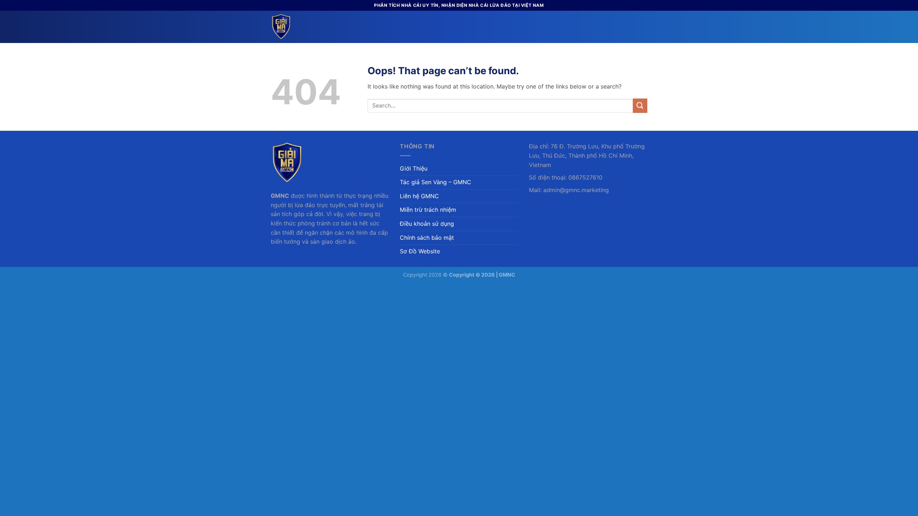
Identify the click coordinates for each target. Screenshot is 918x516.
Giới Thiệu (413, 168)
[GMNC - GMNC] (306, 27)
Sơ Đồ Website (420, 251)
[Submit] (640, 106)
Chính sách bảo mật (427, 237)
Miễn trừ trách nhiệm (428, 209)
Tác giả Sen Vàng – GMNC (435, 182)
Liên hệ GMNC (419, 196)
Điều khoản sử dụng (427, 223)
